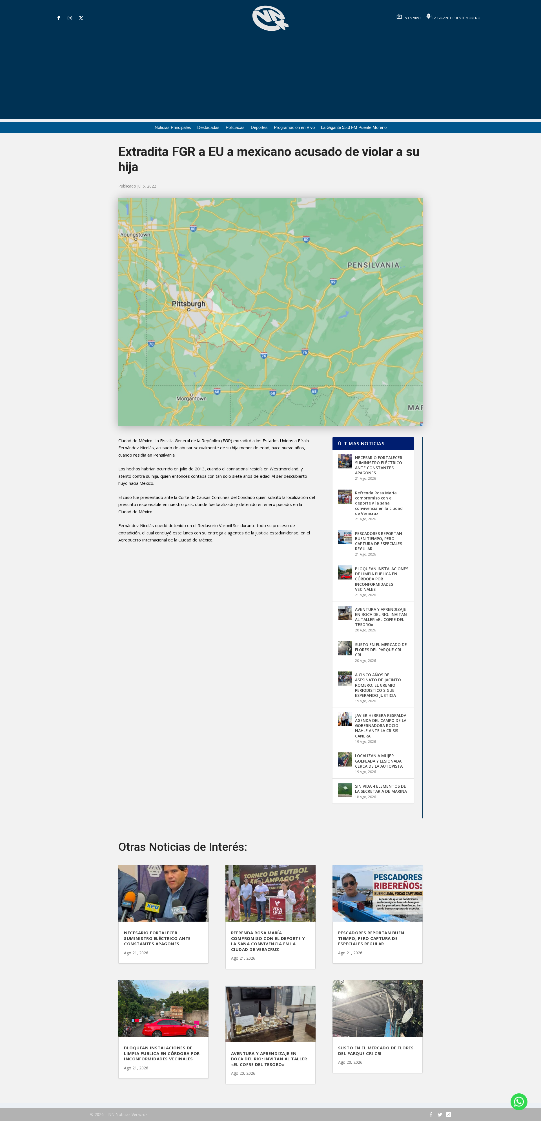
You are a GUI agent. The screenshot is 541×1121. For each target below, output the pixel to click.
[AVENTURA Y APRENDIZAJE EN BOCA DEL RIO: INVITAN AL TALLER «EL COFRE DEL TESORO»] (345, 613)
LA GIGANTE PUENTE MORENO (456, 18)
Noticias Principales (173, 127)
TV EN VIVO (412, 18)
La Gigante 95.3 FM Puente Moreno (354, 127)
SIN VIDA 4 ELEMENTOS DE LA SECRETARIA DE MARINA (381, 788)
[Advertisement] (270, 79)
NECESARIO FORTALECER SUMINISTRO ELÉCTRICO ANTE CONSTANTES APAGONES (378, 465)
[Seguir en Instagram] (69, 18)
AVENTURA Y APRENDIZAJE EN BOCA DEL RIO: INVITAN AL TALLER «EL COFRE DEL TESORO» (381, 617)
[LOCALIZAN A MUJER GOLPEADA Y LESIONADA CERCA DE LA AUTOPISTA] (345, 759)
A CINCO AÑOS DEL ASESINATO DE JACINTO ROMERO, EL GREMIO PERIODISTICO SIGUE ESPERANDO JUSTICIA (378, 685)
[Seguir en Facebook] (58, 18)
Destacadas (208, 127)
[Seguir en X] (81, 18)
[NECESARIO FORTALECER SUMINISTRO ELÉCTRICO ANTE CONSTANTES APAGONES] (345, 461)
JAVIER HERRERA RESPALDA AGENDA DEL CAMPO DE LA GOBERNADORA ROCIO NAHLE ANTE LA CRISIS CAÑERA (380, 726)
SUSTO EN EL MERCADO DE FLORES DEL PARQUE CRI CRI (381, 649)
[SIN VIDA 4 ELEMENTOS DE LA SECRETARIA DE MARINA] (345, 790)
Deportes (259, 127)
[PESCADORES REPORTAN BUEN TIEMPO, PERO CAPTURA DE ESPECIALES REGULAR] (345, 537)
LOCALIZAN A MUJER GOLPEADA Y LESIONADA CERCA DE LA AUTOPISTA (379, 760)
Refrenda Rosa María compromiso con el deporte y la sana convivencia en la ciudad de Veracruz (379, 503)
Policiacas (235, 127)
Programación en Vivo (294, 127)
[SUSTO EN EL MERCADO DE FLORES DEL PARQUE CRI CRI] (345, 648)
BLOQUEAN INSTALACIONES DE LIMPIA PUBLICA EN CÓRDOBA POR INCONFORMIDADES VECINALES (381, 579)
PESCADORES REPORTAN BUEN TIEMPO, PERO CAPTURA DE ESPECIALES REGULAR (378, 541)
